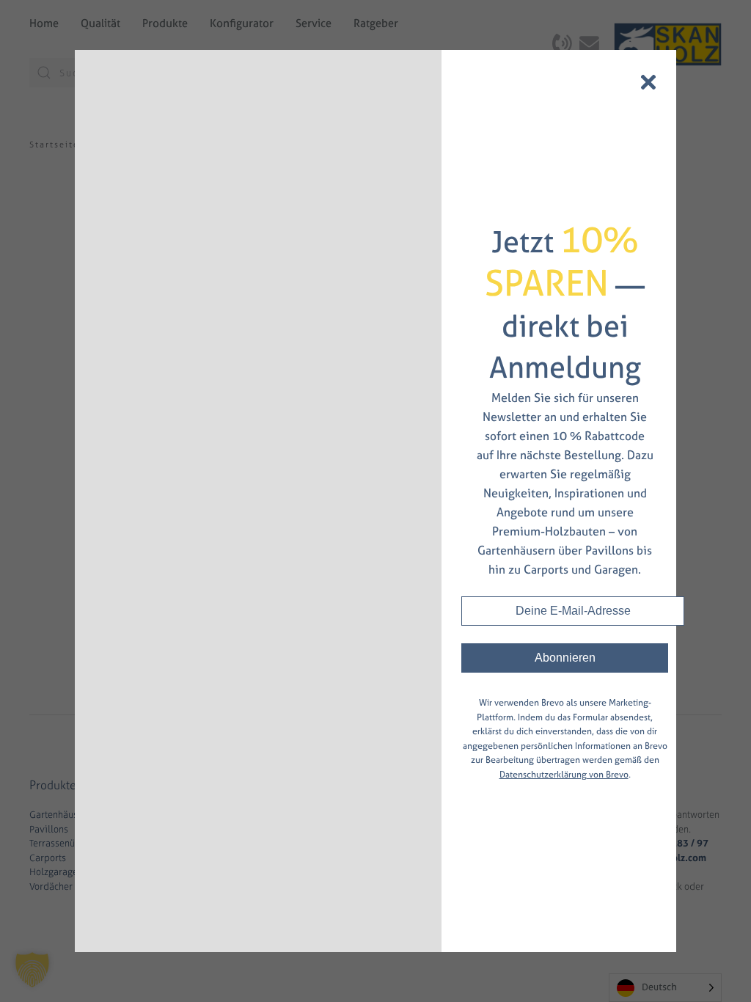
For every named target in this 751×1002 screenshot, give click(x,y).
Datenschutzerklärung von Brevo (564, 774)
